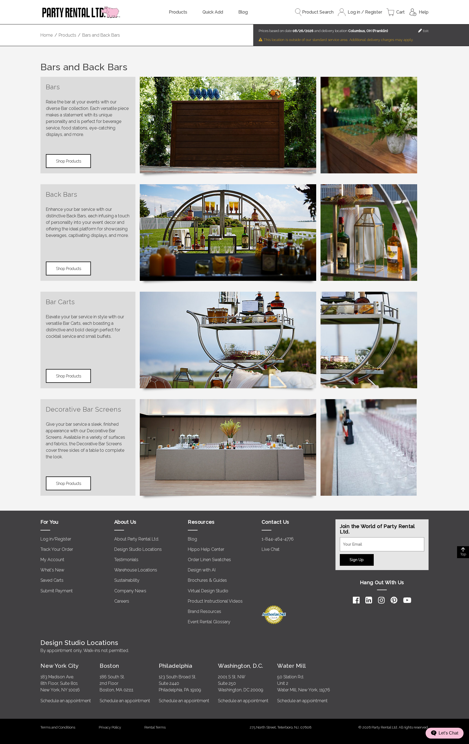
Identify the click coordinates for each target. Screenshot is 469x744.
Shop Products (68, 161)
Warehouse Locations (135, 570)
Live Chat (271, 549)
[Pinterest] (394, 600)
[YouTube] (407, 600)
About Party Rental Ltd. (136, 539)
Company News (130, 590)
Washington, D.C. (240, 665)
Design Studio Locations (138, 549)
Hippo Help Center (206, 549)
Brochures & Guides (207, 580)
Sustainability (127, 580)
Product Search (318, 12)
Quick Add (212, 12)
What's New (52, 570)
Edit (425, 31)
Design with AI (202, 570)
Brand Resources (204, 611)
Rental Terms (155, 727)
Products (178, 12)
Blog (243, 12)
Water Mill (291, 665)
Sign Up (357, 559)
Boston (109, 665)
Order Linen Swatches (209, 559)
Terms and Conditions (57, 727)
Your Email (350, 540)
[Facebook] (356, 600)
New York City (59, 665)
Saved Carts (52, 580)
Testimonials (126, 559)
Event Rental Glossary (209, 621)
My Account (52, 559)
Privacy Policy (110, 727)
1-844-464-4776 (278, 539)
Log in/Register (55, 539)
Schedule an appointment (65, 700)
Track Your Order (56, 549)
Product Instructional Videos (215, 601)
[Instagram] (381, 600)
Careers (121, 601)
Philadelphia (175, 665)
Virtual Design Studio (208, 590)
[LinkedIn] (368, 600)
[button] (445, 733)
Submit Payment (56, 590)
